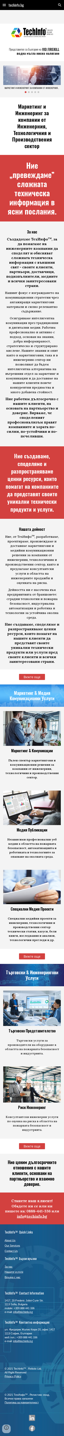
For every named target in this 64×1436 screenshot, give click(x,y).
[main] (32, 51)
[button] (4, 5)
